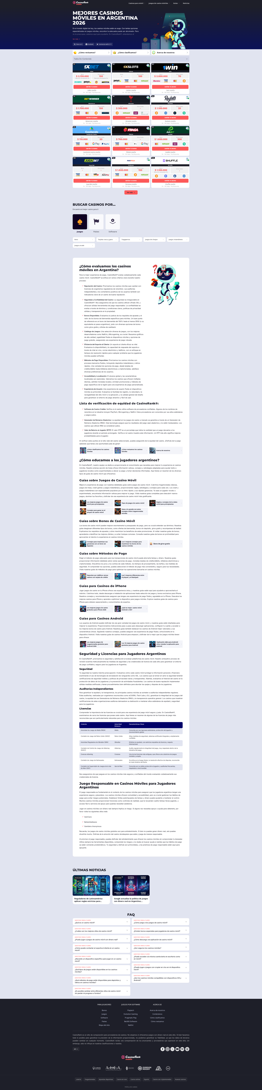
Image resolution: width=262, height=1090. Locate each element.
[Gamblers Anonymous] (158, 1068)
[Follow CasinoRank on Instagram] (167, 1049)
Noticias (186, 3)
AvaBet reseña (170, 152)
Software (104, 1018)
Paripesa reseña (131, 184)
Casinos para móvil (136, 3)
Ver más (130, 192)
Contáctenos (157, 1014)
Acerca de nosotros (157, 1010)
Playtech (130, 1010)
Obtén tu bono (91, 87)
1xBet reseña (91, 90)
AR (75, 1049)
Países (104, 1021)
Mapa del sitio (104, 1025)
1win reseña (170, 90)
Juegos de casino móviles (158, 3)
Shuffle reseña (170, 184)
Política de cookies (131, 1087)
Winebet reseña (131, 121)
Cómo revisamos (157, 1021)
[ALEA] (113, 1068)
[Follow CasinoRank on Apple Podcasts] (187, 1049)
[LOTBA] (97, 1068)
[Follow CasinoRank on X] (172, 1049)
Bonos (104, 1010)
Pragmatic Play (130, 1018)
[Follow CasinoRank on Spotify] (182, 1049)
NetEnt (130, 1025)
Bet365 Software (130, 1021)
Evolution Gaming (131, 1014)
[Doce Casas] (129, 1068)
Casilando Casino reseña (91, 152)
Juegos (104, 1014)
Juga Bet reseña (91, 184)
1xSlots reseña (131, 90)
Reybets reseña (170, 121)
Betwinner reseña (92, 121)
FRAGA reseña (131, 152)
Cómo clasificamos (157, 1018)
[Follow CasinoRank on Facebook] (163, 1049)
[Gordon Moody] (144, 1068)
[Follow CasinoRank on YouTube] (177, 1049)
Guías (175, 3)
